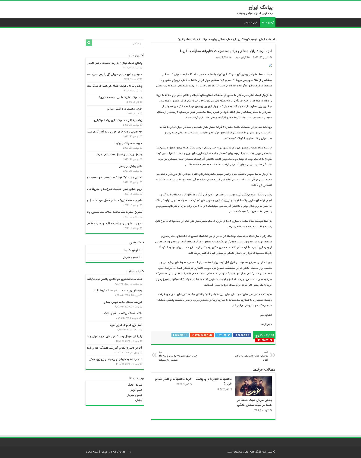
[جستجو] (89, 42)
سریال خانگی (134, 385)
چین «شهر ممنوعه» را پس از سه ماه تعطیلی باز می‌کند (178, 356)
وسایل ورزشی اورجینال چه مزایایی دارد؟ (119, 154)
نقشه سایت (92, 452)
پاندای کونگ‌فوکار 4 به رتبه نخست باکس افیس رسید (111, 63)
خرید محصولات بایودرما (128, 143)
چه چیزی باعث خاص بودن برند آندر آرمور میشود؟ (112, 131)
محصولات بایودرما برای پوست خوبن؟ (120, 97)
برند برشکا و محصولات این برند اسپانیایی (118, 120)
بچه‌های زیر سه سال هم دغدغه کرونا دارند (118, 290)
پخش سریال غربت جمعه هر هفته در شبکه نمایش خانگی (254, 402)
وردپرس (105, 452)
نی (131, 390)
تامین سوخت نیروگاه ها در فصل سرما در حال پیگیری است (107, 200)
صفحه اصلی (266, 39)
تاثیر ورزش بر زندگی (130, 166)
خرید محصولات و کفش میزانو (173, 378)
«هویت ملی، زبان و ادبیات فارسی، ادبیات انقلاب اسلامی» (109, 223)
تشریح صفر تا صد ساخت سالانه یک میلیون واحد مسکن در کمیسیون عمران (98, 212)
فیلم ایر (137, 390)
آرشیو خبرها (268, 23)
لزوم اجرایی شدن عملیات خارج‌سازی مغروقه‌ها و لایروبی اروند (106, 189)
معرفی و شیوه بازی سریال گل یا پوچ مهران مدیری (112, 74)
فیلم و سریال (250, 23)
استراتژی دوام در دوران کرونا (126, 325)
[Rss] (129, 452)
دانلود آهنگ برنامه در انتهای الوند (123, 313)
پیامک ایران (261, 7)
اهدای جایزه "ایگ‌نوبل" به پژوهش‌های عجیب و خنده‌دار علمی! (106, 177)
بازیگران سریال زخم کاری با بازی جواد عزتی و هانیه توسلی (108, 336)
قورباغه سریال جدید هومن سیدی (122, 302)
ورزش (138, 400)
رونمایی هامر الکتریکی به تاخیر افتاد (251, 356)
